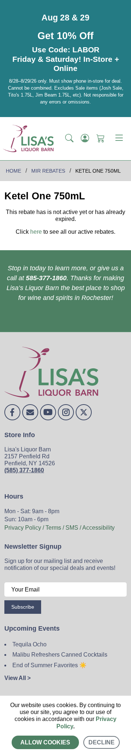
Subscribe (22, 607)
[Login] (85, 138)
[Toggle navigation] (119, 138)
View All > (17, 678)
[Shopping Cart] (100, 138)
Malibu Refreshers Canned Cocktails (59, 654)
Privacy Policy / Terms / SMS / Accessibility (59, 528)
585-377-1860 (46, 278)
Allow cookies (45, 742)
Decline (101, 742)
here (36, 232)
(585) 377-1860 (24, 470)
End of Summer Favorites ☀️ (49, 665)
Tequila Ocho (29, 644)
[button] (69, 138)
